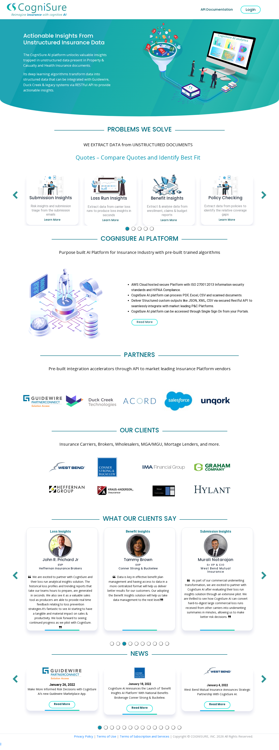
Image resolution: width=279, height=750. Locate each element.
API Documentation (217, 9)
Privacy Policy (83, 736)
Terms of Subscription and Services (144, 736)
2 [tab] (133, 229)
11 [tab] (161, 727)
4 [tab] (146, 229)
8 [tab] (155, 644)
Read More (145, 322)
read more (62, 704)
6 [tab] (143, 644)
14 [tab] (179, 727)
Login (251, 9)
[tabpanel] (52, 199)
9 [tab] (161, 644)
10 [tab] (167, 644)
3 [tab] (139, 229)
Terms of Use (106, 736)
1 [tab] (127, 229)
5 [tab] (152, 229)
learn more (52, 220)
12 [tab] (167, 727)
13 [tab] (173, 727)
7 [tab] (149, 644)
